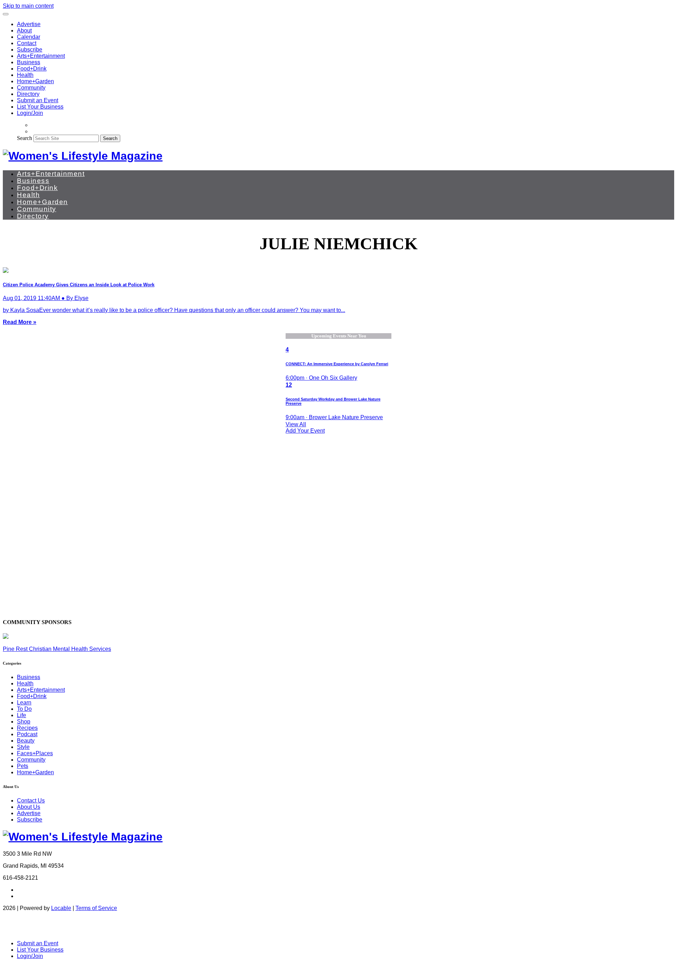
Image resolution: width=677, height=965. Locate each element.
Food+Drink (32, 69)
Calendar (28, 37)
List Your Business (40, 107)
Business (28, 62)
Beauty (26, 741)
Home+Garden (35, 81)
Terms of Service (96, 908)
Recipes (27, 728)
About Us (28, 807)
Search (24, 138)
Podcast (27, 734)
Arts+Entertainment (41, 56)
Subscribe (29, 50)
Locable (61, 908)
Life (21, 715)
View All (296, 424)
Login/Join (30, 113)
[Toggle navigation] (5, 14)
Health (25, 75)
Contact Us (31, 801)
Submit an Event (37, 100)
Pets (22, 766)
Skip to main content (28, 6)
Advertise (29, 24)
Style (23, 747)
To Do (24, 709)
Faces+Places (35, 753)
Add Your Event (305, 431)
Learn (24, 703)
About (24, 30)
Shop (23, 722)
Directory (28, 94)
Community (31, 88)
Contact (26, 43)
